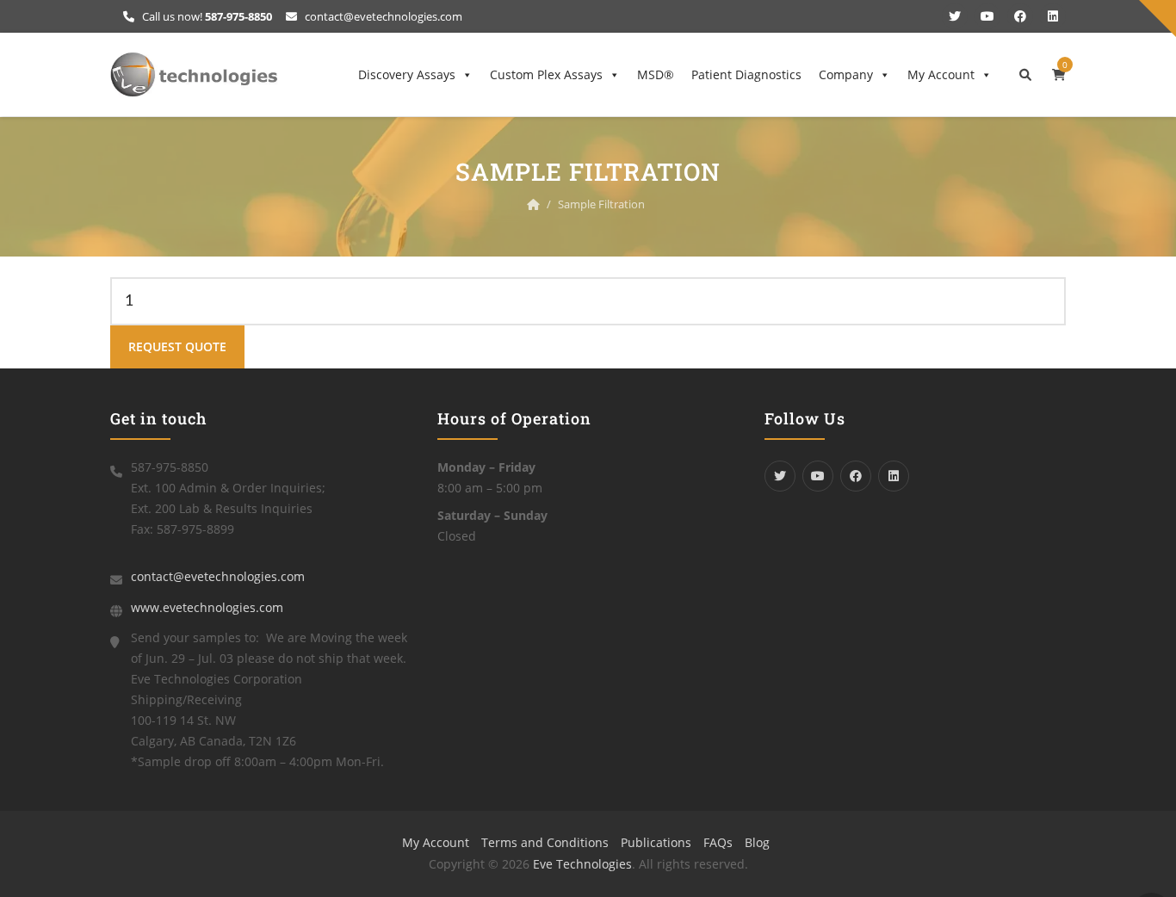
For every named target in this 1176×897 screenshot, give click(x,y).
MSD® (655, 74)
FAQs (718, 842)
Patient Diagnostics (746, 74)
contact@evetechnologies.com (382, 16)
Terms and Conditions (545, 842)
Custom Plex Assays (546, 74)
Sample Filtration (601, 204)
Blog (757, 842)
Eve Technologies (582, 864)
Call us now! (205, 16)
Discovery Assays (406, 74)
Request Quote (177, 346)
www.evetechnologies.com (207, 607)
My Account (941, 74)
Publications (656, 842)
